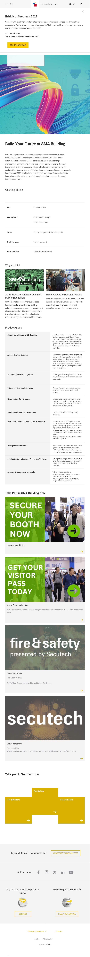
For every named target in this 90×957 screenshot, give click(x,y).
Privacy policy (47, 939)
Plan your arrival (67, 914)
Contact (23, 914)
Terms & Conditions (36, 931)
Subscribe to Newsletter (65, 853)
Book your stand (18, 45)
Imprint (36, 939)
